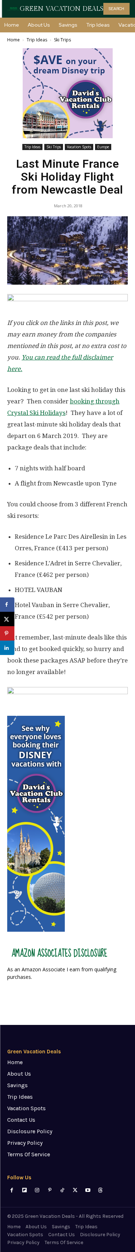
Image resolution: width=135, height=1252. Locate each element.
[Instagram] (36, 1190)
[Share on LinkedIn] (7, 648)
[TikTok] (62, 1190)
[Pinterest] (49, 1190)
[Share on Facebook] (7, 604)
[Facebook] (11, 1190)
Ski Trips (62, 40)
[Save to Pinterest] (7, 633)
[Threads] (100, 1190)
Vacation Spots (79, 146)
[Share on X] (7, 619)
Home (13, 40)
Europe (103, 146)
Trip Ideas (37, 40)
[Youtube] (87, 1190)
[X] (75, 1190)
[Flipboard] (24, 1190)
